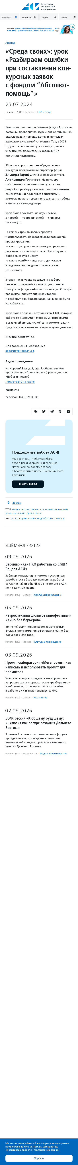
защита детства (20, 509)
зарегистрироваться (19, 350)
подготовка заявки (42, 509)
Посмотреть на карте (20, 381)
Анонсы (10, 42)
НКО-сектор (44, 112)
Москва (16, 502)
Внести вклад (28, 484)
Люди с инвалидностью (53, 753)
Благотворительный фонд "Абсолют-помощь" (38, 518)
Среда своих (33, 513)
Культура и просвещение (47, 595)
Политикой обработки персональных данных (33, 1150)
